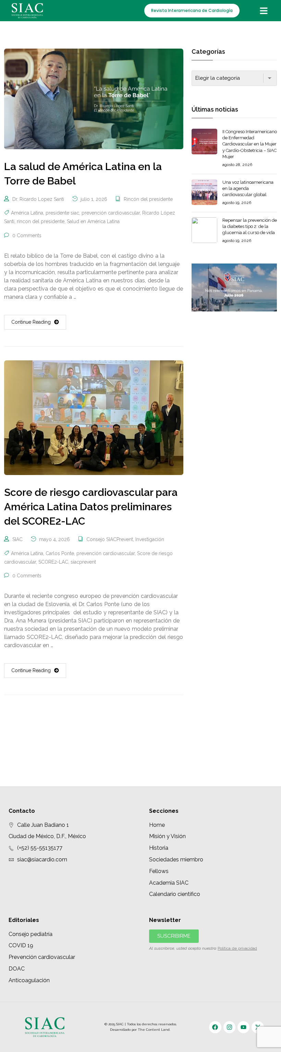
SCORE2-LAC (53, 562)
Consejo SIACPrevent (109, 539)
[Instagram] (229, 1027)
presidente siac (62, 213)
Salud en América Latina (93, 221)
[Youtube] (243, 1027)
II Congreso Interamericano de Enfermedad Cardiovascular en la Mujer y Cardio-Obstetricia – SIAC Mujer (249, 144)
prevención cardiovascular (111, 213)
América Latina (27, 213)
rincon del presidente (40, 221)
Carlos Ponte (60, 553)
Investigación (149, 539)
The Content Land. (154, 1029)
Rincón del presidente (148, 199)
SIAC (17, 539)
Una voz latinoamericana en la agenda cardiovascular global (247, 188)
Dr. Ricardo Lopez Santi (38, 199)
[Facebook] (215, 1027)
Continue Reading (31, 322)
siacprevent (83, 562)
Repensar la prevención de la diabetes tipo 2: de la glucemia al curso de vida (249, 226)
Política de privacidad (237, 948)
